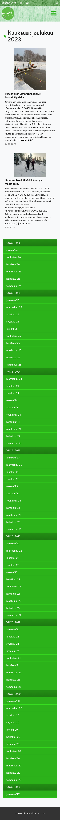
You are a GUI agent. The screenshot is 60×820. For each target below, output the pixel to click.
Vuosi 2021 (13, 622)
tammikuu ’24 (13, 443)
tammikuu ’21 (13, 686)
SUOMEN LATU (9, 3)
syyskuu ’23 (12, 478)
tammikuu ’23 (13, 529)
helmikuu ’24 (13, 436)
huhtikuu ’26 (13, 264)
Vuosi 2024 (13, 372)
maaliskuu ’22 (13, 600)
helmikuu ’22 (13, 607)
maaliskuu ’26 (13, 271)
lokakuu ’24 (12, 385)
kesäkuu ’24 (12, 407)
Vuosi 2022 (13, 536)
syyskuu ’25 (12, 321)
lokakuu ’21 (12, 636)
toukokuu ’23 (13, 500)
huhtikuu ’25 (13, 342)
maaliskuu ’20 (13, 765)
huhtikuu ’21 (13, 665)
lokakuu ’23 (12, 471)
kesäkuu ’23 (12, 493)
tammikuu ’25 (13, 364)
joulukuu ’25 (13, 299)
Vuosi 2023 (13, 450)
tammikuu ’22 (13, 615)
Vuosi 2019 (13, 787)
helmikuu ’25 (13, 357)
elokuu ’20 (12, 729)
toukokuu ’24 (13, 414)
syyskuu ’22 (12, 564)
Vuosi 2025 (13, 293)
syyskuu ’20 (12, 722)
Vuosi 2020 (13, 694)
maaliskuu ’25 (13, 350)
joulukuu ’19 (13, 793)
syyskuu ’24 (12, 393)
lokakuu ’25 (12, 314)
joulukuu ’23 (13, 457)
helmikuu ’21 (13, 679)
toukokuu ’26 (13, 257)
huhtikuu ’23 (13, 507)
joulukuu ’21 (13, 629)
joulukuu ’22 (13, 543)
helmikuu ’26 (13, 278)
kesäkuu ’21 (12, 650)
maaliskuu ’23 (13, 514)
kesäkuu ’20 (12, 743)
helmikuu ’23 (13, 521)
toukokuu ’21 (13, 657)
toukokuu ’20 (13, 751)
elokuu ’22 (12, 572)
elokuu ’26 (12, 249)
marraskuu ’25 (14, 307)
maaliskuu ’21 (13, 672)
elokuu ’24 (12, 400)
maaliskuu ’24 (13, 428)
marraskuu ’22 (14, 550)
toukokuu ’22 (13, 586)
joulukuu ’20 (13, 700)
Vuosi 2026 (13, 243)
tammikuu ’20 (13, 779)
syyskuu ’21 (12, 643)
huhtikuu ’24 (13, 421)
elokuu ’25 (12, 328)
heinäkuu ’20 (13, 736)
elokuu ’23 (12, 486)
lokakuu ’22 (12, 557)
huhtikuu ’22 (13, 593)
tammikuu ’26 (13, 285)
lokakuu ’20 (12, 715)
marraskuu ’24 (14, 378)
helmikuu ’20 (13, 772)
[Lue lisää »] (26, 140)
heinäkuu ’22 (13, 579)
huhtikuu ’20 (13, 758)
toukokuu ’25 (13, 335)
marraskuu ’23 (14, 464)
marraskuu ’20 (14, 708)
